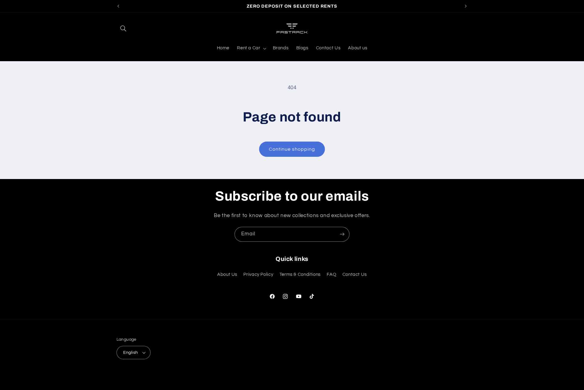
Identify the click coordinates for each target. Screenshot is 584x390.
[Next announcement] (465, 6)
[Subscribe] (342, 234)
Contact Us (354, 274)
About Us (227, 274)
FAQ (331, 274)
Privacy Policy (258, 274)
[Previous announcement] (118, 6)
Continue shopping (292, 149)
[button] (123, 28)
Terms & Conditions (300, 274)
